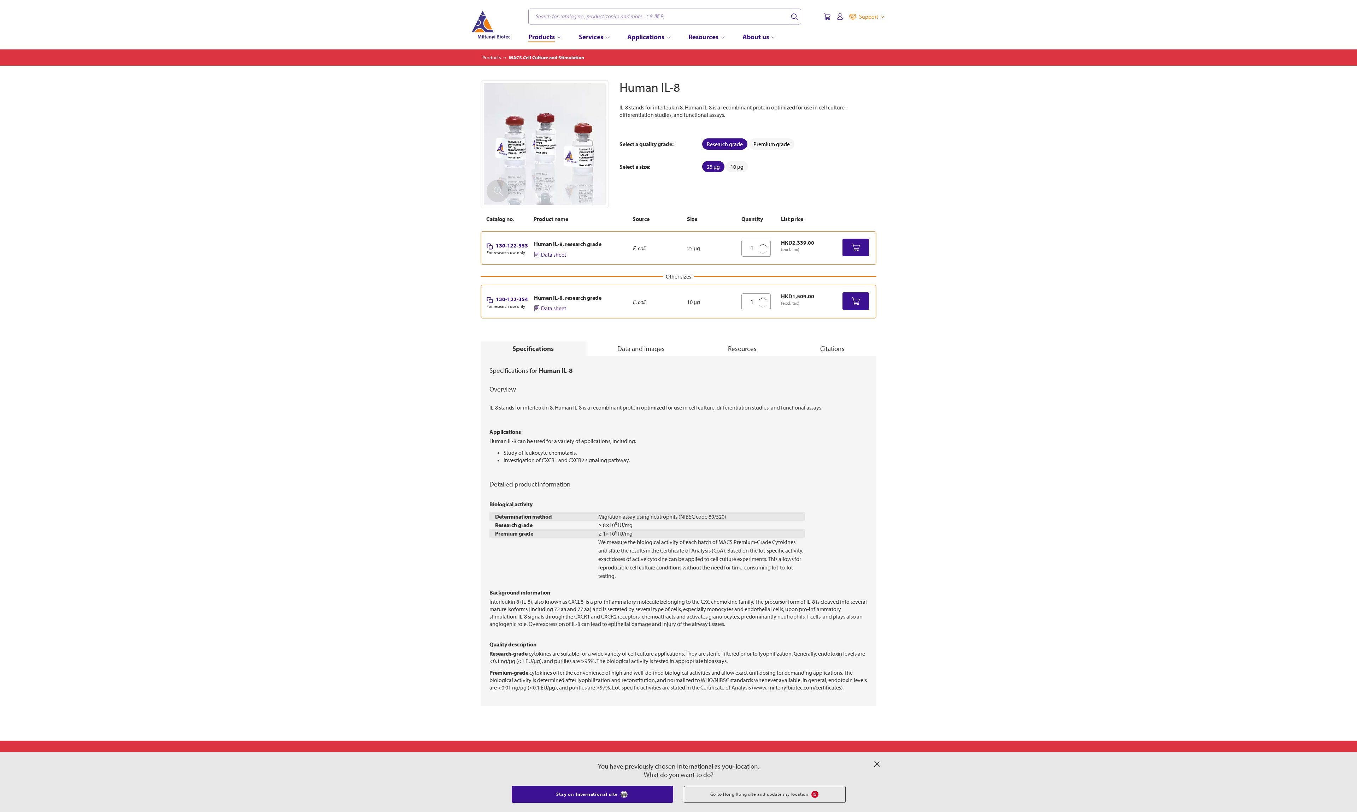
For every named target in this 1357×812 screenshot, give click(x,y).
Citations (832, 348)
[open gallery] (545, 144)
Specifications (533, 348)
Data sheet (553, 254)
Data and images (641, 348)
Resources (742, 348)
